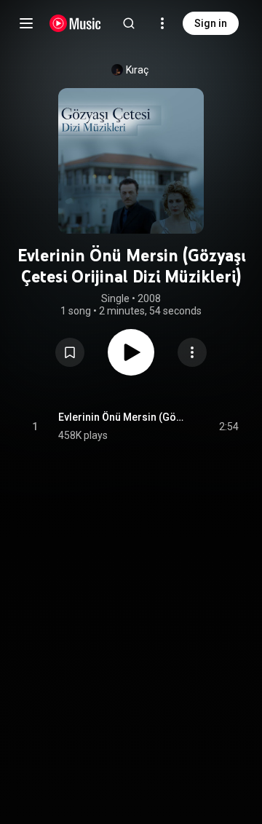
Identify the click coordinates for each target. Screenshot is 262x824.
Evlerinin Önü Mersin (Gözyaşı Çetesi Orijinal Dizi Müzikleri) (122, 417)
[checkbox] (228, 426)
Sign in (210, 23)
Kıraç (137, 70)
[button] (69, 352)
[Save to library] (70, 352)
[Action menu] (192, 352)
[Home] (75, 23)
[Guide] (26, 23)
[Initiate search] (128, 23)
